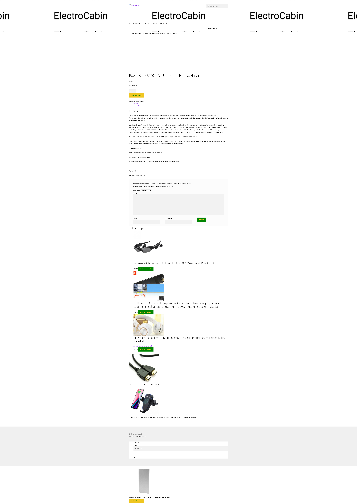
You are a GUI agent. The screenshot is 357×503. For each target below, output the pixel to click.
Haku (135, 445)
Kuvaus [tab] (136, 103)
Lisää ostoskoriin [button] (145, 269)
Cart (135, 457)
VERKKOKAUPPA (134, 23)
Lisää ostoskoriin (136, 95)
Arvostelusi (137, 191)
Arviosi (135, 193)
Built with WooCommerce (137, 436)
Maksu (155, 23)
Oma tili (136, 443)
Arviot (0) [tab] (136, 106)
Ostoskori (146, 23)
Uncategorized (139, 33)
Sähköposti (169, 219)
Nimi (135, 219)
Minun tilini (163, 23)
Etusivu (131, 33)
